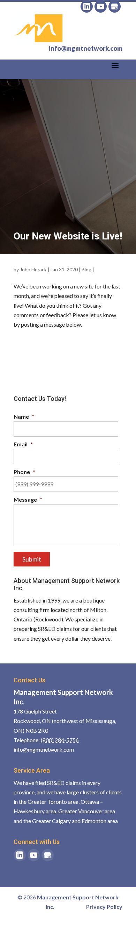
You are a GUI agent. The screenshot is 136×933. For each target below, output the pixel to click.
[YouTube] (101, 6)
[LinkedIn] (87, 6)
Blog (86, 269)
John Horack (33, 269)
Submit (31, 559)
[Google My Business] (114, 6)
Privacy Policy (104, 906)
